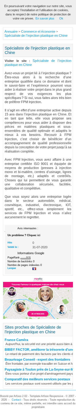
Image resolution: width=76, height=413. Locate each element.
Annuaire (11, 31)
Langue (11, 268)
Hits (9, 242)
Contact (16, 399)
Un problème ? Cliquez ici (23, 235)
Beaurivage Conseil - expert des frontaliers (37, 359)
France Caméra (16, 340)
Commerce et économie (38, 31)
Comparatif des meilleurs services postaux (37, 379)
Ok (61, 18)
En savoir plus (44, 18)
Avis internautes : (27, 228)
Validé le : (12, 247)
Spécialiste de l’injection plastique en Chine (35, 35)
